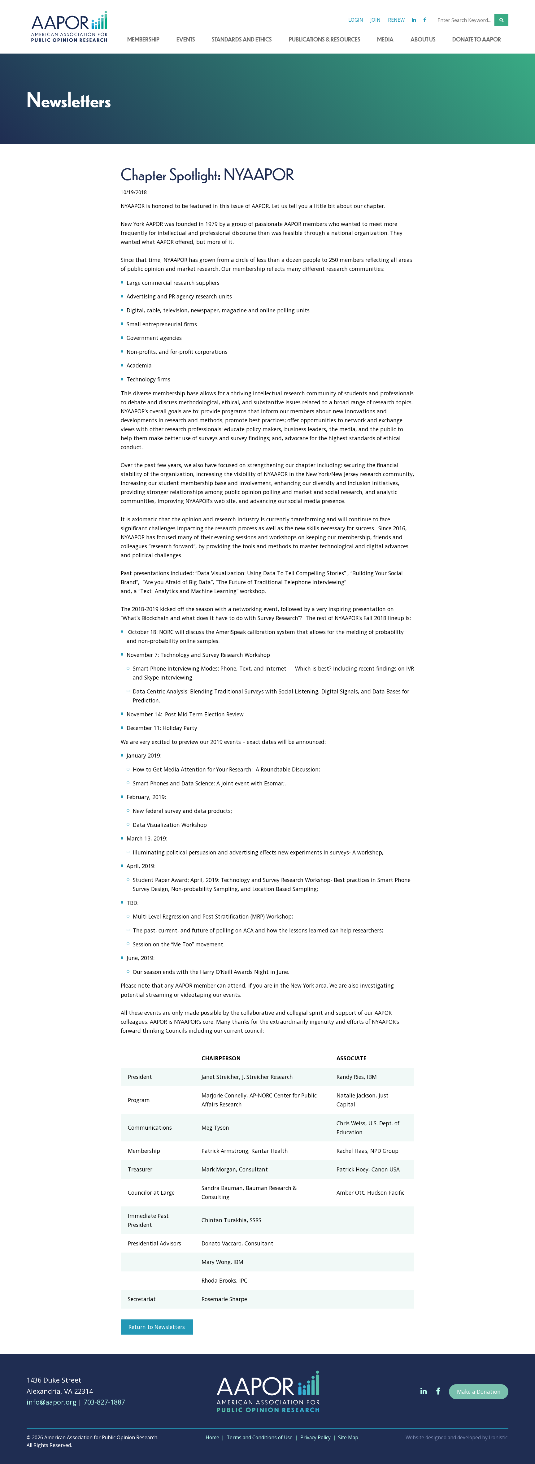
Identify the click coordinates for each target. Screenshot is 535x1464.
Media (385, 39)
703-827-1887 (104, 1401)
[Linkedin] (414, 20)
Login (355, 19)
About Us (423, 39)
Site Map (348, 1437)
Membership (143, 39)
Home (212, 1437)
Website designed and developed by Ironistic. (457, 1437)
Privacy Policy (315, 1437)
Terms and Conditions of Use (260, 1437)
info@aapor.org (51, 1401)
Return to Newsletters (156, 1327)
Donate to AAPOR (476, 39)
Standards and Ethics (242, 39)
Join (375, 19)
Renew (396, 19)
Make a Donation (479, 1391)
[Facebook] (424, 20)
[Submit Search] (501, 20)
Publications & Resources (324, 39)
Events (185, 39)
